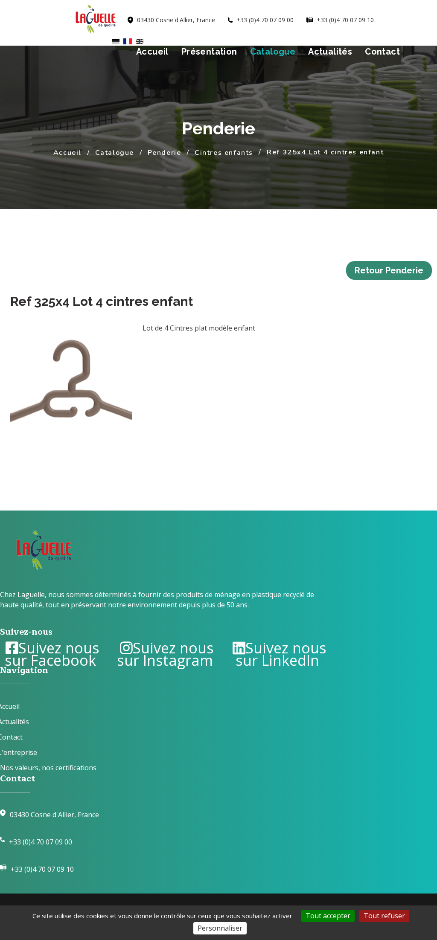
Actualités (330, 51)
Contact (382, 51)
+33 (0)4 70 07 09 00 (40, 842)
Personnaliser (220, 928)
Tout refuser (384, 915)
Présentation (209, 51)
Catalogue (273, 51)
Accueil (152, 51)
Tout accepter (328, 915)
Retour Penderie (389, 270)
